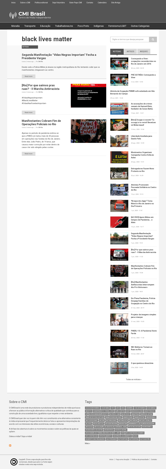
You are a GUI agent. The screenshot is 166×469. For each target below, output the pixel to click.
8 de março (151, 408)
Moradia (15, 26)
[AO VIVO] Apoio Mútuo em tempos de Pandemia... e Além (142, 219)
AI (86, 414)
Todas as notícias (133, 379)
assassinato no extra (94, 430)
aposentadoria (111, 423)
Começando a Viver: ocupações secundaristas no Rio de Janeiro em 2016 (143, 61)
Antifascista (123, 420)
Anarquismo (128, 417)
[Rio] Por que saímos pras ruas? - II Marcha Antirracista (40, 87)
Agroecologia (137, 411)
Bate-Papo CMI (76, 3)
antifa (101, 420)
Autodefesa (133, 439)
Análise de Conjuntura (95, 417)
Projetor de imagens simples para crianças (143, 316)
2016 (122, 408)
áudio (135, 436)
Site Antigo (115, 3)
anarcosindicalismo (113, 417)
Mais (87, 443)
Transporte (30, 26)
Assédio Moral (121, 430)
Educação (45, 26)
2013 (117, 408)
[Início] (12, 15)
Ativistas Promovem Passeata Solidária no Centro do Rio (143, 187)
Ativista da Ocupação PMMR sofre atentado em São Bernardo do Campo (132, 92)
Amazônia (135, 414)
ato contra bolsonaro (135, 433)
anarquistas (140, 417)
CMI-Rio (40, 61)
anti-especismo (91, 420)
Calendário (102, 3)
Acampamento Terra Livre (103, 411)
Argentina (123, 423)
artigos (130, 51)
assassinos (109, 430)
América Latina (146, 414)
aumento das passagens (95, 439)
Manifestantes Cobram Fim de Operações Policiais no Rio (41, 122)
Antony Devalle (145, 420)
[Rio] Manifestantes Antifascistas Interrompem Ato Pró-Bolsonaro (142, 284)
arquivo (144, 51)
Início (13, 3)
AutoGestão (145, 439)
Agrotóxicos (150, 411)
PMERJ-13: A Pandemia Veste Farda (144, 332)
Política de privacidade (140, 459)
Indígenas (99, 26)
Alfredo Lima (115, 414)
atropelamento (105, 436)
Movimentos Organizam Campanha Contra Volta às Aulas (142, 155)
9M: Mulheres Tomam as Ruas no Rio (141, 348)
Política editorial (41, 3)
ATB (122, 433)
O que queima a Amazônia (142, 363)
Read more (28, 76)
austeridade (111, 439)
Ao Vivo (88, 423)
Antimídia (133, 420)
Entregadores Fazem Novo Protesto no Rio (142, 170)
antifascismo (111, 420)
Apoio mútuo (98, 423)
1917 (112, 408)
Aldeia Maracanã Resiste (98, 414)
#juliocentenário (92, 408)
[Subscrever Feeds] (45, 445)
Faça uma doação (122, 459)
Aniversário (151, 417)
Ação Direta (119, 411)
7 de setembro (139, 408)
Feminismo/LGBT (117, 26)
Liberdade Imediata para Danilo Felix (141, 137)
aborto (88, 411)
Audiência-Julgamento (122, 436)
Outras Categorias (140, 26)
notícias (118, 51)
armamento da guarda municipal (142, 423)
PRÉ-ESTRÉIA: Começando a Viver (143, 76)
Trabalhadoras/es (64, 26)
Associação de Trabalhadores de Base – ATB (102, 433)
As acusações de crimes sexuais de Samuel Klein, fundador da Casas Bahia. (142, 106)
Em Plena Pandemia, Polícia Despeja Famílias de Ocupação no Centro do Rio (143, 301)
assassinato (147, 427)
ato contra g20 (92, 436)
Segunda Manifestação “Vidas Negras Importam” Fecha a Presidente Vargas (142, 236)
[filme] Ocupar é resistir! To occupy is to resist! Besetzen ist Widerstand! (143, 122)
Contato (90, 3)
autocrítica (122, 439)
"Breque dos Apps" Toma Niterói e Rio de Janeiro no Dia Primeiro (142, 203)
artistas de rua (134, 427)
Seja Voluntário (58, 3)
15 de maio (105, 408)
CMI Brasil (31, 14)
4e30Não (129, 408)
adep (128, 411)
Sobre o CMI (25, 3)
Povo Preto (83, 26)
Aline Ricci (126, 414)
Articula (89, 427)
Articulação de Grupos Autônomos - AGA (110, 427)
